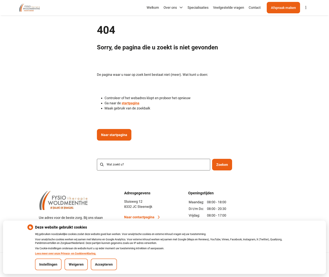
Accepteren (104, 264)
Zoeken (222, 165)
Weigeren (76, 264)
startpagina (130, 103)
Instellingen (48, 264)
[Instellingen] (306, 7)
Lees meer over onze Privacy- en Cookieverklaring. (65, 253)
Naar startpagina (114, 135)
